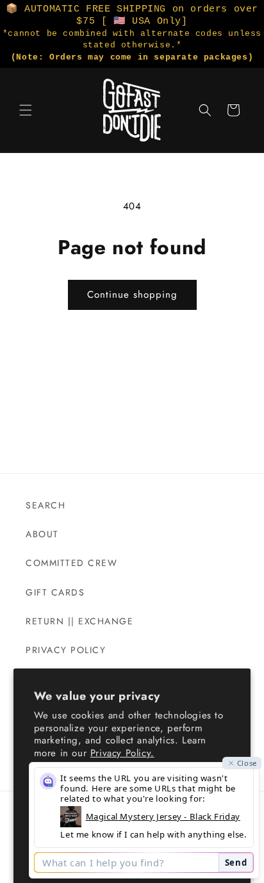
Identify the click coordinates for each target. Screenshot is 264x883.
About (42, 534)
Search (45, 505)
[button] (26, 110)
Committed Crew (71, 562)
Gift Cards (55, 592)
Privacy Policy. (122, 753)
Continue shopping (132, 295)
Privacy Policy (66, 650)
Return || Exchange (79, 621)
